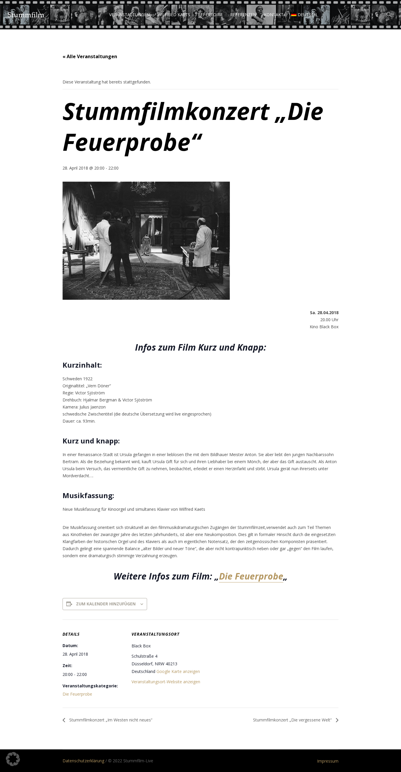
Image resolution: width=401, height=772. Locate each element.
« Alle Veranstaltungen (90, 56)
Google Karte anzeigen (178, 671)
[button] (13, 759)
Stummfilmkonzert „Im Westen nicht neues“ (110, 720)
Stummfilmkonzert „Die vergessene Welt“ (293, 720)
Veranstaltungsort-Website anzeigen (166, 681)
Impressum (327, 761)
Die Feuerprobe (251, 576)
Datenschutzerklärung (83, 760)
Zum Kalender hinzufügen (106, 604)
